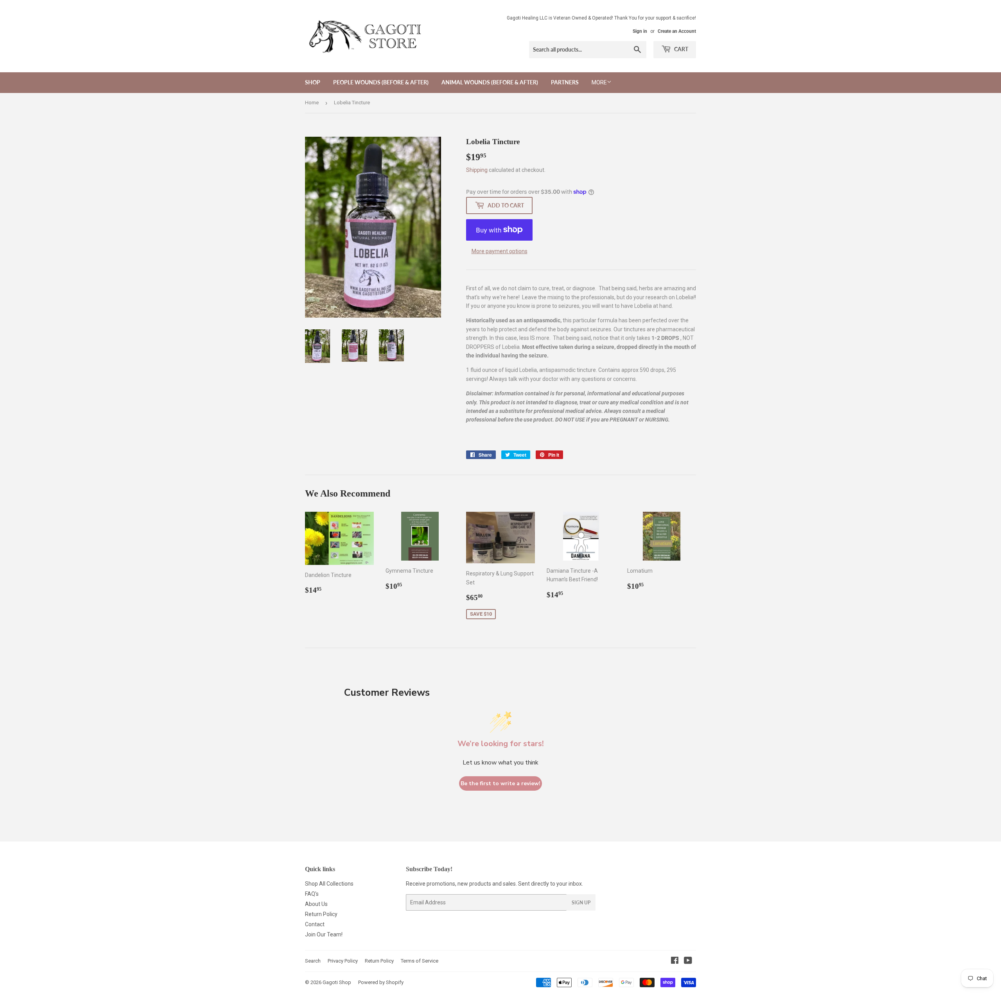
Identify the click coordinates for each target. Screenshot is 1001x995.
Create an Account (677, 31)
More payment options (499, 251)
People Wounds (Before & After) (381, 82)
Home (312, 102)
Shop (312, 82)
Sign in (640, 31)
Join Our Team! (324, 934)
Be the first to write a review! (500, 783)
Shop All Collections (329, 884)
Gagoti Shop (337, 982)
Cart (680, 49)
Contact (315, 924)
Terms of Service (419, 961)
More (599, 82)
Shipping (477, 170)
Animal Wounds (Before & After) (489, 82)
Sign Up (581, 903)
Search (313, 961)
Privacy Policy (343, 961)
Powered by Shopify (381, 982)
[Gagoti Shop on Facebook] (675, 961)
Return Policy (321, 914)
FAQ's (312, 894)
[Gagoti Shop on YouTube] (688, 961)
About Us (316, 904)
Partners (565, 82)
